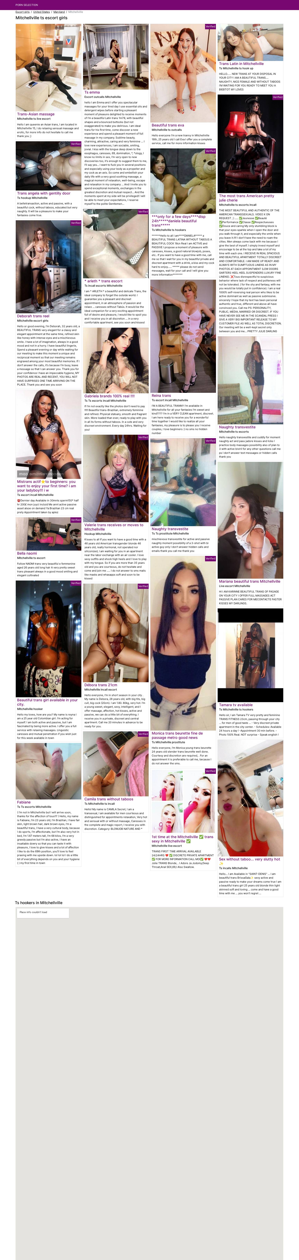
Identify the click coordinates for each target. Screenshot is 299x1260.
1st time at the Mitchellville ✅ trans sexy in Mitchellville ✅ (182, 839)
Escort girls (23, 12)
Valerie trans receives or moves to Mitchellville (113, 527)
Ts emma (92, 92)
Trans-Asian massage (36, 114)
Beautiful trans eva (168, 125)
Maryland (59, 12)
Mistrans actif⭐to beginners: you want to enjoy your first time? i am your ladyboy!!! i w (46, 485)
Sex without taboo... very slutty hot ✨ (249, 861)
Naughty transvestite (170, 529)
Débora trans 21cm (100, 685)
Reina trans (161, 395)
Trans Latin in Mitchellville (241, 63)
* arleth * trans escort (103, 281)
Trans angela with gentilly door (43, 193)
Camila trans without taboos (108, 799)
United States (41, 12)
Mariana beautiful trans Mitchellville (249, 581)
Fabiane (24, 802)
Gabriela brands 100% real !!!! (109, 396)
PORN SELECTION (27, 5)
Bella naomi (27, 553)
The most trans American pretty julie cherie (246, 198)
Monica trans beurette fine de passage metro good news (177, 735)
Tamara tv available (236, 705)
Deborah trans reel (33, 316)
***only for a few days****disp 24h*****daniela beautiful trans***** (179, 220)
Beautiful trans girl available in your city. (47, 702)
